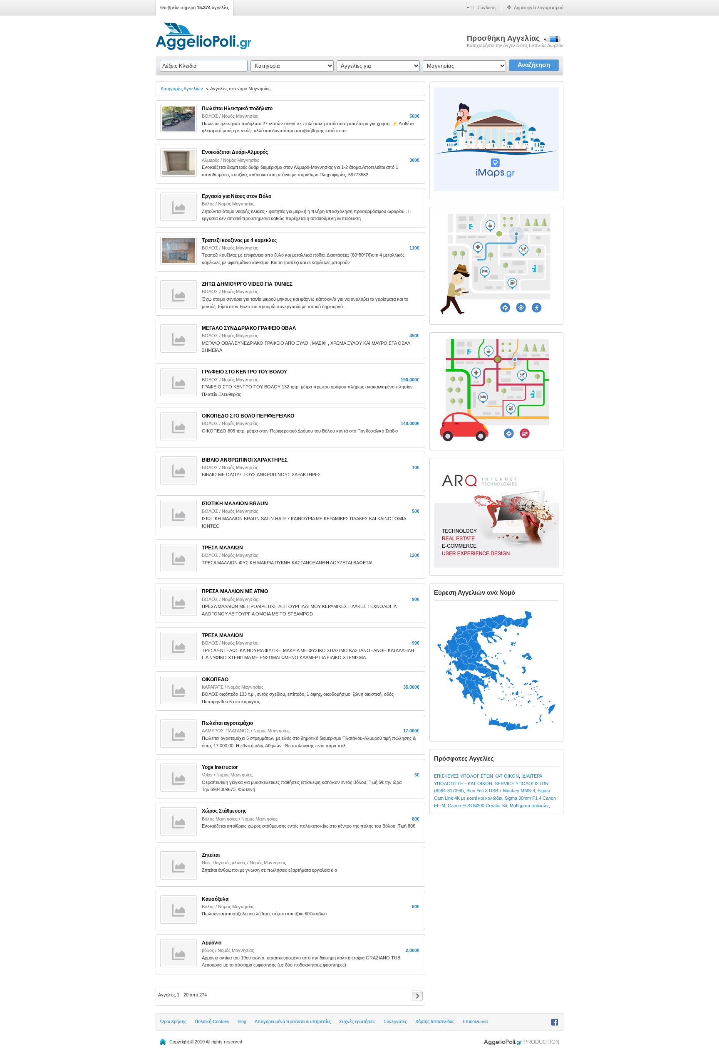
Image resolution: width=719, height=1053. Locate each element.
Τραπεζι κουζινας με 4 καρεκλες (239, 240)
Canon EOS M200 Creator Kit (477, 805)
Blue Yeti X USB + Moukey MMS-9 (500, 790)
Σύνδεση (487, 7)
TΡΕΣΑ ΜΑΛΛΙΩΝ (222, 548)
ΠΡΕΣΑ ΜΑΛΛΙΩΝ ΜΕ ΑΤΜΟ (235, 591)
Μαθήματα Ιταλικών (529, 805)
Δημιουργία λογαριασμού (538, 7)
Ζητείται (211, 855)
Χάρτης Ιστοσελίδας (434, 1021)
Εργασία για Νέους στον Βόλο (236, 196)
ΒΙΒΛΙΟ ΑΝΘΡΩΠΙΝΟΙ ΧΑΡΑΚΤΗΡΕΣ (245, 460)
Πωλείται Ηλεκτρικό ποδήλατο (237, 108)
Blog (242, 1021)
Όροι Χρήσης (173, 1021)
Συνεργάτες (395, 1021)
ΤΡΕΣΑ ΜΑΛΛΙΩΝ (222, 635)
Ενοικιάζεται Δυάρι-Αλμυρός (235, 152)
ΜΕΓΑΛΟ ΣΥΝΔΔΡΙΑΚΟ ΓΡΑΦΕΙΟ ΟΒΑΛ (249, 328)
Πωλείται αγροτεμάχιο (227, 723)
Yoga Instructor (220, 767)
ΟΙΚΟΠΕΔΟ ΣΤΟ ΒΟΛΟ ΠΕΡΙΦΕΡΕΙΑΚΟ (248, 416)
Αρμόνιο (211, 943)
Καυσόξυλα (215, 899)
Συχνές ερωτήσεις (357, 1021)
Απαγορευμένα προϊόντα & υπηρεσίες (293, 1021)
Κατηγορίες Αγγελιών (182, 88)
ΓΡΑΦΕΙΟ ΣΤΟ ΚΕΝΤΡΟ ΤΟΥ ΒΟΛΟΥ (244, 372)
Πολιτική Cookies (212, 1021)
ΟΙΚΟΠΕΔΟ (215, 679)
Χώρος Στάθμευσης (224, 811)
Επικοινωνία (475, 1021)
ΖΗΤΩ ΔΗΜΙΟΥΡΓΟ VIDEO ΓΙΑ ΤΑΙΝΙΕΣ (247, 284)
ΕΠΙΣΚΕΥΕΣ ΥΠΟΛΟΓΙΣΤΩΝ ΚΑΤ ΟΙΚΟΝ (476, 776)
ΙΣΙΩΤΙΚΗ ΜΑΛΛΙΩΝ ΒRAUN (235, 504)
